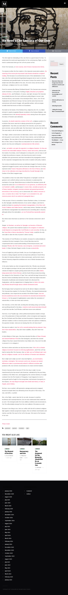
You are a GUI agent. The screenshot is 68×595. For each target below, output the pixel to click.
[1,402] (39, 441)
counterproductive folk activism (30, 144)
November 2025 (9, 494)
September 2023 (9, 556)
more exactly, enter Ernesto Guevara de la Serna (29, 67)
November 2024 (9, 514)
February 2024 (9, 541)
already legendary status (23, 114)
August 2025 (8, 497)
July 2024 (7, 526)
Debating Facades (57, 105)
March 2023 (8, 574)
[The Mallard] (4, 4)
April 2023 (8, 571)
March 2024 (8, 538)
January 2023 (8, 580)
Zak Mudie (38, 467)
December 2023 (9, 547)
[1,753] (24, 441)
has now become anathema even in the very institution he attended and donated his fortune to (24, 296)
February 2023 (9, 577)
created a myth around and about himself (34, 307)
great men (7, 428)
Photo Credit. (6, 424)
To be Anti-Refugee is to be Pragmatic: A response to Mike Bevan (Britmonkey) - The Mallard (57, 135)
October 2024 (9, 517)
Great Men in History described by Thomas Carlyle (19, 232)
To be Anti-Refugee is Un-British (57, 142)
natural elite (35, 248)
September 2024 (10, 520)
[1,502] (9, 441)
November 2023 (9, 550)
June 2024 (7, 529)
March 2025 (8, 506)
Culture (28, 494)
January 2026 (8, 491)
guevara (14, 428)
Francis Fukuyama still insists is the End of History (25, 168)
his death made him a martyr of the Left (20, 121)
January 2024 (8, 544)
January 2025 (8, 511)
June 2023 (7, 565)
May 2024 (7, 532)
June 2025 (7, 503)
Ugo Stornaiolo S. (8, 44)
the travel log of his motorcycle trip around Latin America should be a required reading (24, 74)
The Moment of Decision (9, 452)
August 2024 (8, 523)
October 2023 (9, 553)
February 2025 (9, 509)
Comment (5, 36)
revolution (21, 428)
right (27, 428)
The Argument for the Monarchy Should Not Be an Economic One (39, 458)
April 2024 (8, 535)
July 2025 (7, 500)
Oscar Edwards (9, 455)
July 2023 (7, 562)
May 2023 (7, 568)
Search (52, 61)
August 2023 (8, 559)
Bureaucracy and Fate (24, 452)
